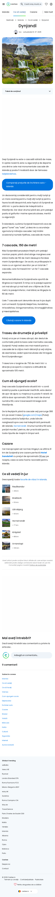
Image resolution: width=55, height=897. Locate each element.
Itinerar (4, 714)
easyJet (5, 791)
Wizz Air (5, 805)
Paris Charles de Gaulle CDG (13, 813)
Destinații (10, 20)
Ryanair (5, 774)
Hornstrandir (20, 425)
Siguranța (6, 736)
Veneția (5, 827)
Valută (4, 718)
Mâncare (5, 723)
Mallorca (5, 849)
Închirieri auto (7, 705)
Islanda (5, 12)
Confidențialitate (26, 879)
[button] (4, 4)
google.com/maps (32, 415)
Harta (4, 727)
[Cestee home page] (12, 4)
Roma (4, 840)
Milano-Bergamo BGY (10, 787)
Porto (4, 853)
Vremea (5, 692)
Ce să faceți (7, 687)
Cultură (5, 731)
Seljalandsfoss (9, 173)
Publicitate (39, 879)
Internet (5, 740)
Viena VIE (5, 769)
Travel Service (7, 809)
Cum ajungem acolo (10, 696)
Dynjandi (45, 20)
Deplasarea (6, 701)
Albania (5, 835)
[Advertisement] (27, 125)
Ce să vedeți (19, 12)
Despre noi (6, 864)
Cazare (33, 12)
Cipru (4, 844)
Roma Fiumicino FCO (10, 783)
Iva (20, 32)
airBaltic (5, 765)
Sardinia (5, 796)
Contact (5, 868)
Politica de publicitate (37, 565)
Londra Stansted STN (10, 778)
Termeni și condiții (11, 879)
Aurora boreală (8, 745)
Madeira (5, 818)
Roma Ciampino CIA (10, 800)
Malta (4, 822)
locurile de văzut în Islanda (33, 479)
